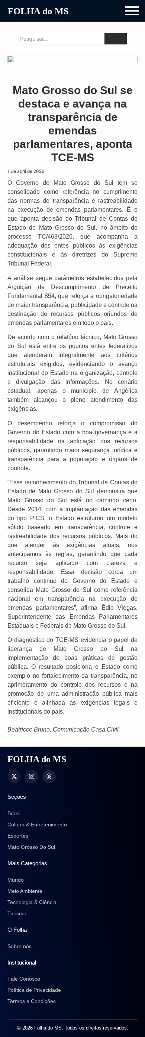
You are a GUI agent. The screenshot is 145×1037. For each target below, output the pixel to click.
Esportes (17, 836)
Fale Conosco (23, 979)
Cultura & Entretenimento (37, 825)
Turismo (16, 913)
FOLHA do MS (38, 11)
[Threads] (48, 776)
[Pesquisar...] (115, 38)
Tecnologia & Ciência (32, 902)
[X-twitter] (13, 776)
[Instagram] (31, 776)
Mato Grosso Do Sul (31, 847)
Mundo (15, 880)
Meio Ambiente (24, 891)
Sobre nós (19, 946)
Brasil (13, 813)
